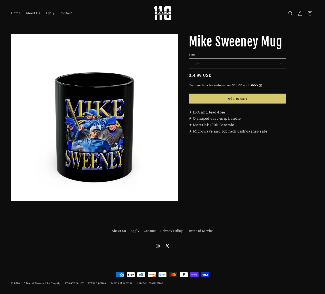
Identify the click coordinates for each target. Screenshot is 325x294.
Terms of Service (200, 231)
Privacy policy (74, 282)
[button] (290, 13)
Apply (135, 231)
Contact (150, 231)
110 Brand (27, 283)
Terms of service (121, 282)
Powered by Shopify (48, 283)
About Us (119, 231)
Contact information (150, 282)
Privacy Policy (171, 231)
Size (192, 55)
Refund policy (97, 282)
